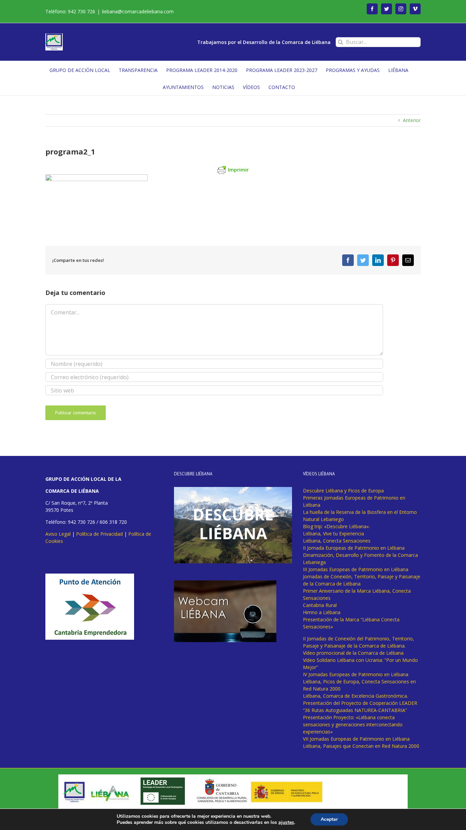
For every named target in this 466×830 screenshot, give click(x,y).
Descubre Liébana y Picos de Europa (343, 490)
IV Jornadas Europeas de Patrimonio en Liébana (355, 674)
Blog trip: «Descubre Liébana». (336, 526)
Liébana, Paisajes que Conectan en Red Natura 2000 (361, 746)
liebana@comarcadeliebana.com (138, 11)
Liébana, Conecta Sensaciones (336, 540)
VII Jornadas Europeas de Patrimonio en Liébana (356, 739)
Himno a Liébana (321, 612)
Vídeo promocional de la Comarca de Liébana (353, 653)
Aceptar (329, 819)
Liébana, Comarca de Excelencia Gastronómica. (355, 696)
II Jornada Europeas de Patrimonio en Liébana (354, 548)
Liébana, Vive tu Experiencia (333, 533)
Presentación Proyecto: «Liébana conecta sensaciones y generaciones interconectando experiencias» (353, 724)
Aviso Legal (58, 534)
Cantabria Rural (320, 605)
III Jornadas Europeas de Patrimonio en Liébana (355, 569)
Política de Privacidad (99, 534)
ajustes (286, 822)
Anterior (412, 120)
